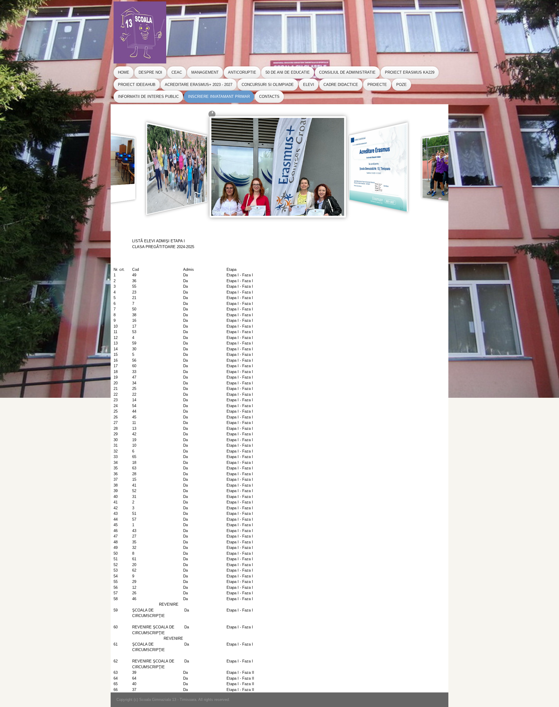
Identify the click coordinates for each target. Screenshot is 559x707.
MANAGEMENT (205, 72)
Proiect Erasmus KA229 (409, 72)
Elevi (308, 84)
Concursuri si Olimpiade (268, 84)
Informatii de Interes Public (148, 96)
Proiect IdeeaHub (136, 84)
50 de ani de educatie (288, 72)
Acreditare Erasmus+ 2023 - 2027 (198, 84)
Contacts (269, 96)
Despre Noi (150, 72)
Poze (401, 84)
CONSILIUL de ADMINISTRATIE (347, 72)
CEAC (176, 72)
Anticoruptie (242, 72)
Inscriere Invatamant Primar (219, 96)
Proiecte (377, 84)
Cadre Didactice (340, 84)
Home (123, 72)
